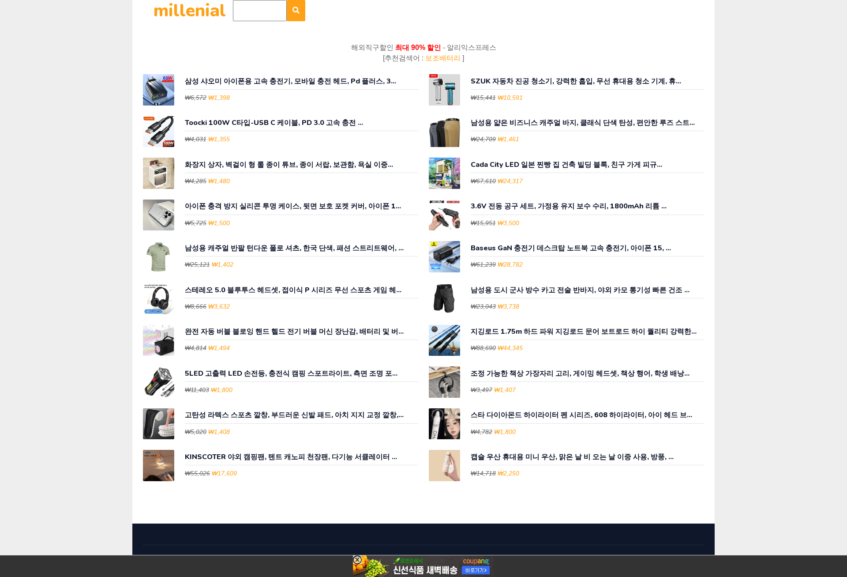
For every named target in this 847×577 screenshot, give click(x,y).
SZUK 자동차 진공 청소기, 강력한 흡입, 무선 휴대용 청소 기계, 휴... (576, 81)
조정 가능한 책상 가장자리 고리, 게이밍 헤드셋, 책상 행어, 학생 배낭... (580, 374)
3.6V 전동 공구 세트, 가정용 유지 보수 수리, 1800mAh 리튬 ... (569, 206)
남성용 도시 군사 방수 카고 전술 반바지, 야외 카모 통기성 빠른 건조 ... (580, 290)
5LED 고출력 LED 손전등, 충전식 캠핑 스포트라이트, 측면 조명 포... (291, 374)
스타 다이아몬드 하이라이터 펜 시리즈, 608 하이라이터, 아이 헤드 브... (581, 415)
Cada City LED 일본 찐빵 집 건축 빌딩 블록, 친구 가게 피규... (566, 165)
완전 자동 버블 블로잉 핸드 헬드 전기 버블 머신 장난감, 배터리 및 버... (294, 332)
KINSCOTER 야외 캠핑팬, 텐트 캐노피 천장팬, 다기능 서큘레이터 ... (291, 457)
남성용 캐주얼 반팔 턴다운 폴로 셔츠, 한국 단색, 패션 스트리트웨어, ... (294, 248)
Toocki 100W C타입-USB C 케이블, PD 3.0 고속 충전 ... (274, 123)
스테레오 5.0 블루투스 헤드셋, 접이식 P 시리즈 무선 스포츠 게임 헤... (293, 290)
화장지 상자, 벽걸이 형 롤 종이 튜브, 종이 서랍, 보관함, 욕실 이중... (289, 165)
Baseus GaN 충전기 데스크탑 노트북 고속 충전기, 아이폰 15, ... (571, 248)
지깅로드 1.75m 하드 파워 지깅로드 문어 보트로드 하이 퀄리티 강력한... (584, 332)
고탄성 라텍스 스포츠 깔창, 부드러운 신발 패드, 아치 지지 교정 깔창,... (294, 415)
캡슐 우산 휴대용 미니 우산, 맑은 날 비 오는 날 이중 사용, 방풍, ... (572, 457)
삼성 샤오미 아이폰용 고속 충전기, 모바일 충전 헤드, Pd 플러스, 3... (290, 81)
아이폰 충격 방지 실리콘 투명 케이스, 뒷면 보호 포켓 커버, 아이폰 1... (293, 206)
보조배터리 (443, 58)
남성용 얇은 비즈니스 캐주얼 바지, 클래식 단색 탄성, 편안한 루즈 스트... (583, 123)
